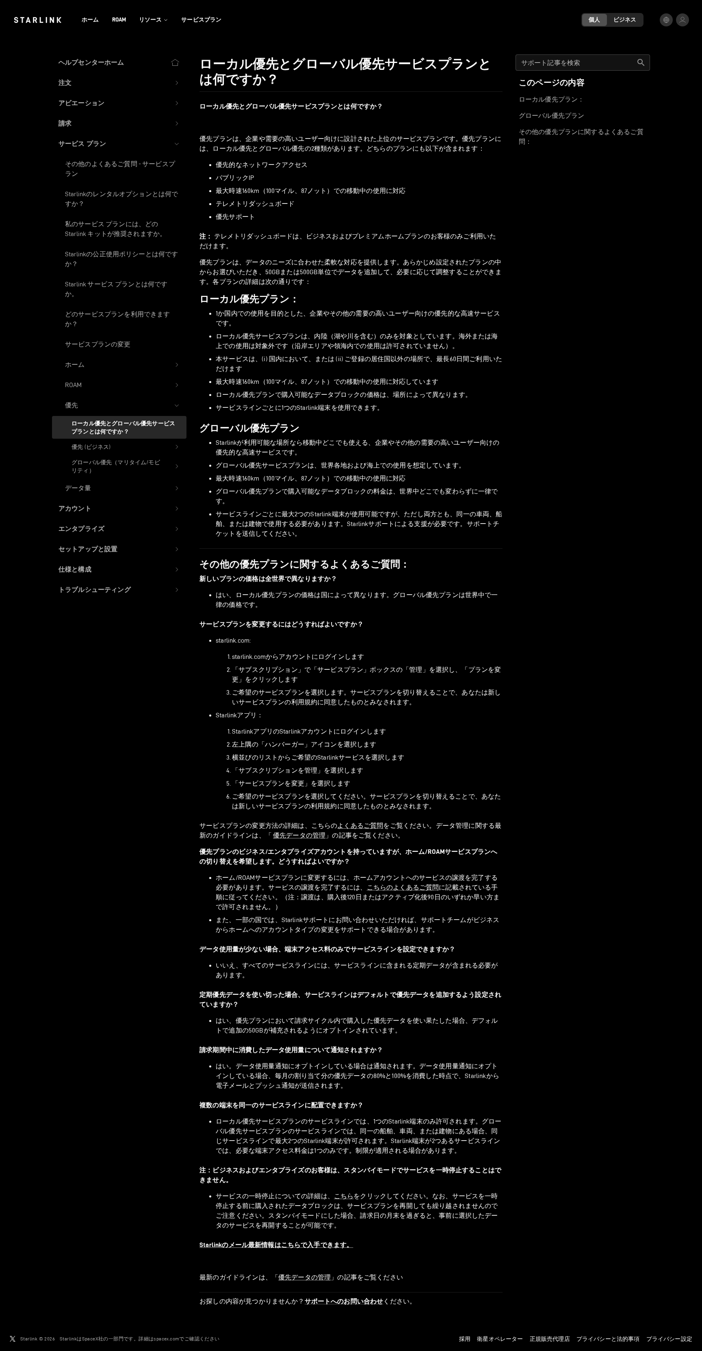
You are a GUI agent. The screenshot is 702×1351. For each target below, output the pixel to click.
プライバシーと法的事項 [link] (608, 1339)
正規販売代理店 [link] (550, 1339)
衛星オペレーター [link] (500, 1339)
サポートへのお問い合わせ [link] (344, 1301)
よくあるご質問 (360, 825)
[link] (37, 20)
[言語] (666, 19)
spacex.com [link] (166, 1338)
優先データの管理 (299, 835)
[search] (641, 62)
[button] (119, 83)
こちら (343, 1196)
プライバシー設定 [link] (669, 1339)
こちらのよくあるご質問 (403, 887)
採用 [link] (464, 1339)
